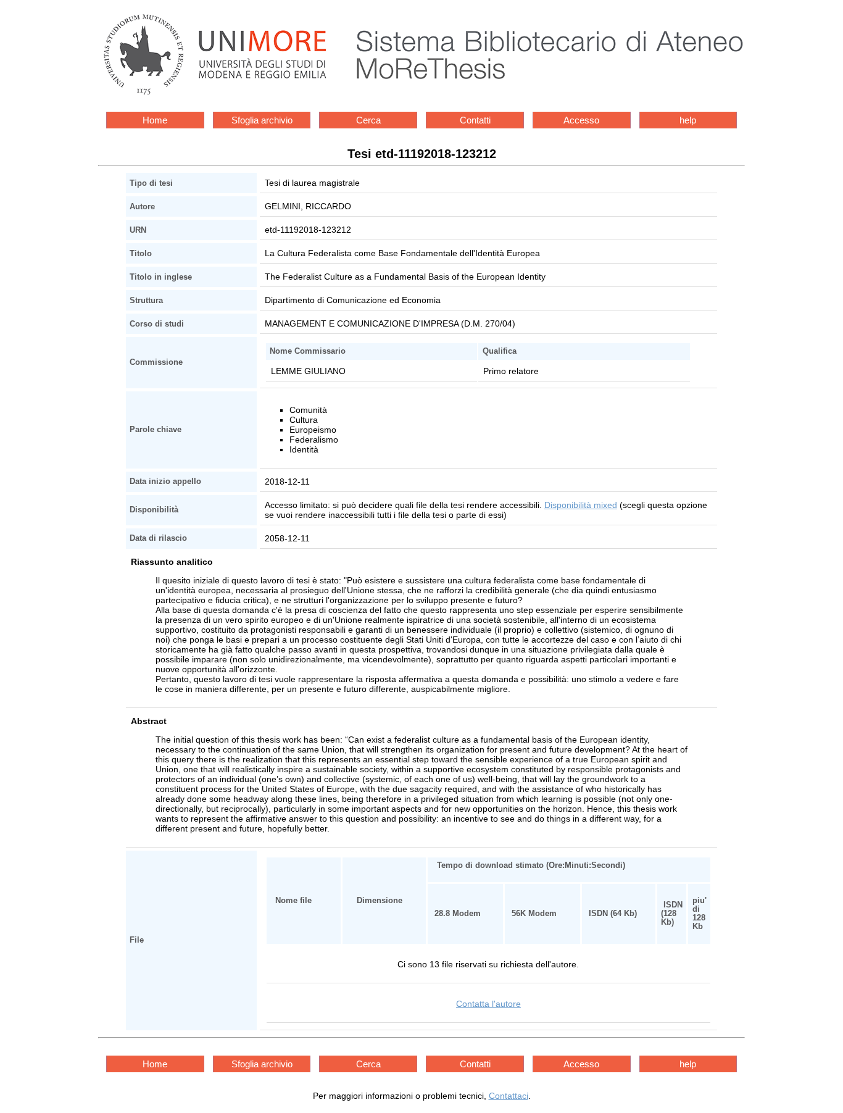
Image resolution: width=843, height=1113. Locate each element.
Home (155, 120)
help (687, 120)
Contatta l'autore (488, 1004)
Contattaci (508, 1096)
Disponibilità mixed (580, 505)
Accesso (581, 120)
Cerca (368, 120)
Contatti (475, 120)
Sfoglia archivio (262, 120)
